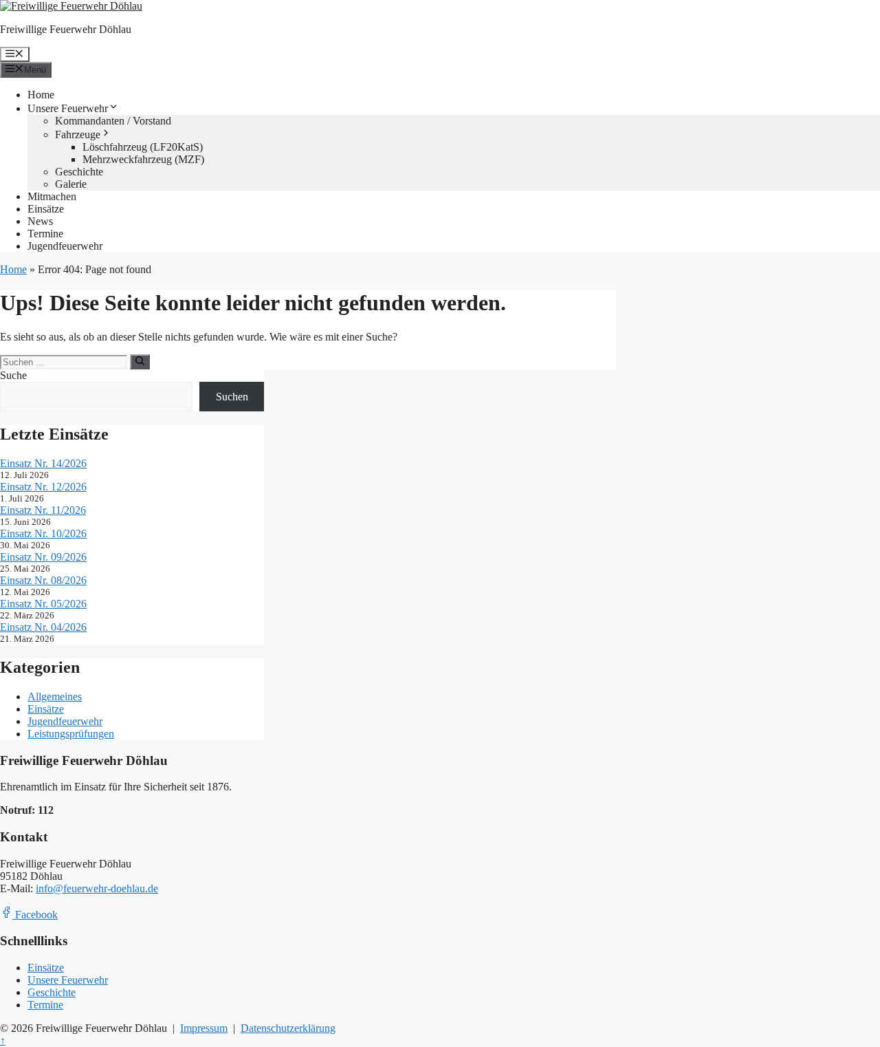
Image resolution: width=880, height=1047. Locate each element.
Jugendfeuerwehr (65, 246)
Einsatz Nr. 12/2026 (43, 487)
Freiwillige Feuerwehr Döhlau (65, 29)
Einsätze (46, 209)
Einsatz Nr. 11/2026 (43, 510)
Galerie (71, 184)
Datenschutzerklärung (288, 1028)
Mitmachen (52, 196)
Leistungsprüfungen (71, 734)
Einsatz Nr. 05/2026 (43, 603)
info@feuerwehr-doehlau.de (97, 888)
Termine (45, 233)
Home (41, 94)
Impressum (204, 1028)
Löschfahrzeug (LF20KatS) (142, 147)
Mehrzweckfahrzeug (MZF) (143, 159)
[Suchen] (140, 361)
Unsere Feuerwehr (68, 108)
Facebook (35, 914)
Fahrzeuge (77, 134)
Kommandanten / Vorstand (113, 121)
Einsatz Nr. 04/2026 (43, 627)
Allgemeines (55, 696)
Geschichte (79, 171)
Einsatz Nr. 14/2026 (43, 463)
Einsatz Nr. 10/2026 (43, 533)
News (40, 221)
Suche (13, 375)
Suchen (232, 396)
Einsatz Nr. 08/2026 (43, 580)
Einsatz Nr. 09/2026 (43, 557)
